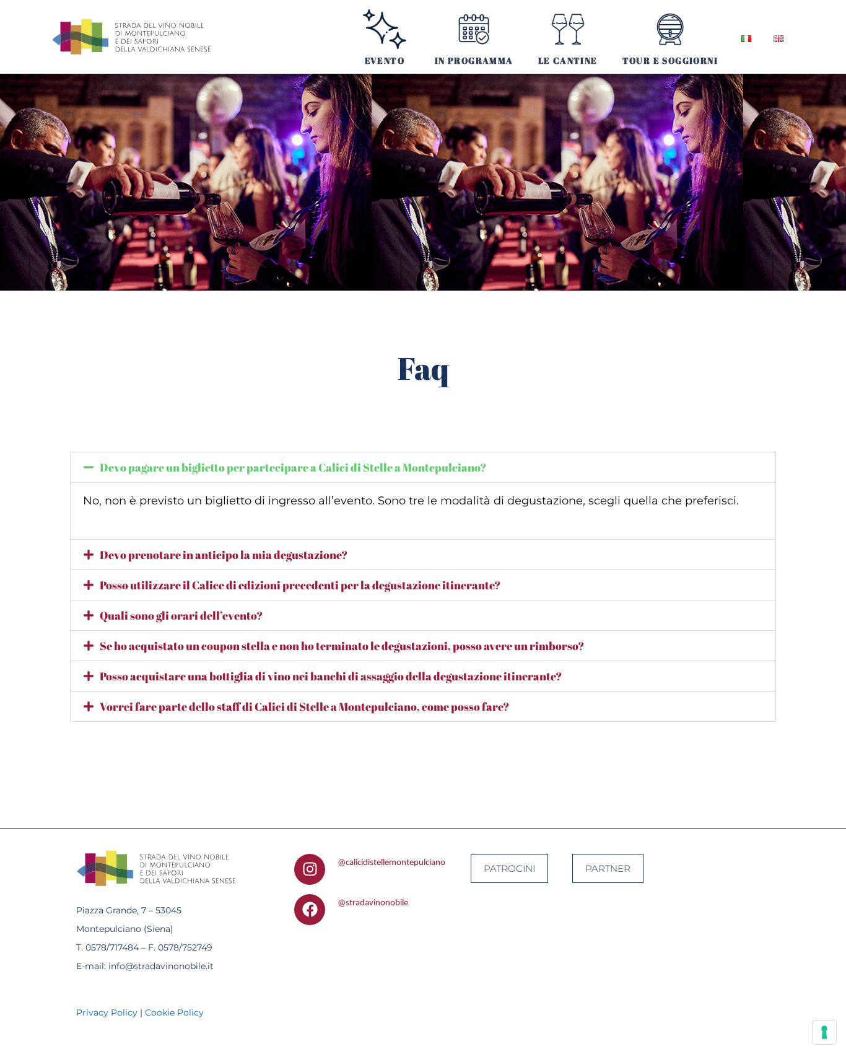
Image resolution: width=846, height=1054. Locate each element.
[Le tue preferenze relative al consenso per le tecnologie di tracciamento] (824, 1032)
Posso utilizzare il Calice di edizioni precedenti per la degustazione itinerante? (300, 585)
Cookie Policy (174, 1012)
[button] (423, 467)
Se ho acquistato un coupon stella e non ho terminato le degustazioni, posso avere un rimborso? (342, 645)
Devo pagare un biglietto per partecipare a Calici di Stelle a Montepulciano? (293, 467)
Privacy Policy (106, 1012)
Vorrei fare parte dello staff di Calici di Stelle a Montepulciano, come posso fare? (304, 706)
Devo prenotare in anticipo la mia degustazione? (223, 554)
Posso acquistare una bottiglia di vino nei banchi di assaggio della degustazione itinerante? (331, 676)
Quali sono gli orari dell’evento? (181, 615)
